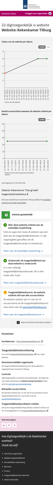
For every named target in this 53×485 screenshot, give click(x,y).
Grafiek (42, 47)
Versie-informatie (11, 479)
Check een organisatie (13, 453)
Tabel (48, 47)
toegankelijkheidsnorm (35, 307)
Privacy (7, 471)
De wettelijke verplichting (14, 462)
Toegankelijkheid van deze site (16, 475)
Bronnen (7, 466)
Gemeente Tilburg (9, 13)
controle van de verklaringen (19, 384)
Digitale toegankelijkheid (14, 458)
